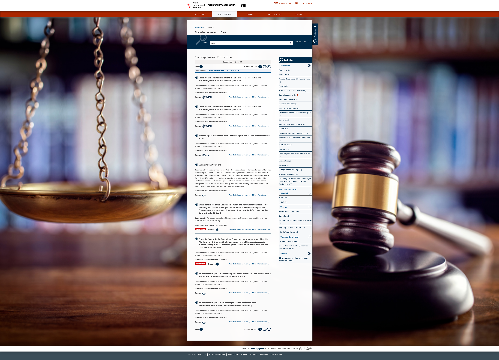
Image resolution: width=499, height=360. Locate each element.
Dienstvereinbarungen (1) (288, 104)
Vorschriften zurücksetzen (288, 189)
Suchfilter (288, 60)
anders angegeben (257, 349)
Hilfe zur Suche (300, 42)
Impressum (264, 354)
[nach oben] (491, 352)
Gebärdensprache (286, 3)
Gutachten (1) (284, 129)
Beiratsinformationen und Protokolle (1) (293, 90)
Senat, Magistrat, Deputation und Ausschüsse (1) (294, 155)
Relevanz (234, 71)
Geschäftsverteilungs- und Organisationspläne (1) (295, 114)
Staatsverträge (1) (285, 161)
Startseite (191, 354)
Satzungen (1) (284, 149)
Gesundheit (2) (284, 216)
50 (269, 66)
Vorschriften (224, 14)
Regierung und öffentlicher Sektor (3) (292, 227)
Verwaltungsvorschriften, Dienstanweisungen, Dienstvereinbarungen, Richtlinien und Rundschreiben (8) (295, 181)
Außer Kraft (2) (284, 198)
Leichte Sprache (305, 3)
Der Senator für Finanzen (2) (289, 241)
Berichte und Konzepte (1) (288, 99)
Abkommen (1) (284, 70)
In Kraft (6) (282, 202)
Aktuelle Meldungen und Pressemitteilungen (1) (295, 80)
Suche (205, 42)
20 (264, 66)
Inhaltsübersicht (276, 354)
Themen (283, 207)
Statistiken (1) (284, 165)
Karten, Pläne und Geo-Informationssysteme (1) (294, 139)
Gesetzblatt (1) (284, 120)
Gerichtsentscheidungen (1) (288, 108)
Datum (210, 71)
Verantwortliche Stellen (289, 237)
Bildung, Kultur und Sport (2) (289, 211)
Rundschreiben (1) (285, 145)
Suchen (290, 43)
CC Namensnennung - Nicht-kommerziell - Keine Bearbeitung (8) (294, 259)
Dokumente (199, 14)
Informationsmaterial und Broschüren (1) (293, 133)
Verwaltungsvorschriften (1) (288, 174)
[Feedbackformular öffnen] (315, 34)
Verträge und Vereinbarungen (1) (290, 170)
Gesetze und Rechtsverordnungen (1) (292, 124)
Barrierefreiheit (233, 354)
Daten (250, 14)
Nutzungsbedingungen (217, 354)
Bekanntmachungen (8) (288, 95)
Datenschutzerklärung (249, 354)
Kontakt (299, 14)
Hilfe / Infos (274, 14)
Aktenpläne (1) (284, 74)
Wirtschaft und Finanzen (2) (288, 232)
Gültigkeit (284, 193)
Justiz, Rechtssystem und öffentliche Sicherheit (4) (295, 221)
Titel (227, 71)
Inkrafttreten (219, 71)
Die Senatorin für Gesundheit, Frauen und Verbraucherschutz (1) (293, 247)
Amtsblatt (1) (283, 86)
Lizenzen (283, 253)
